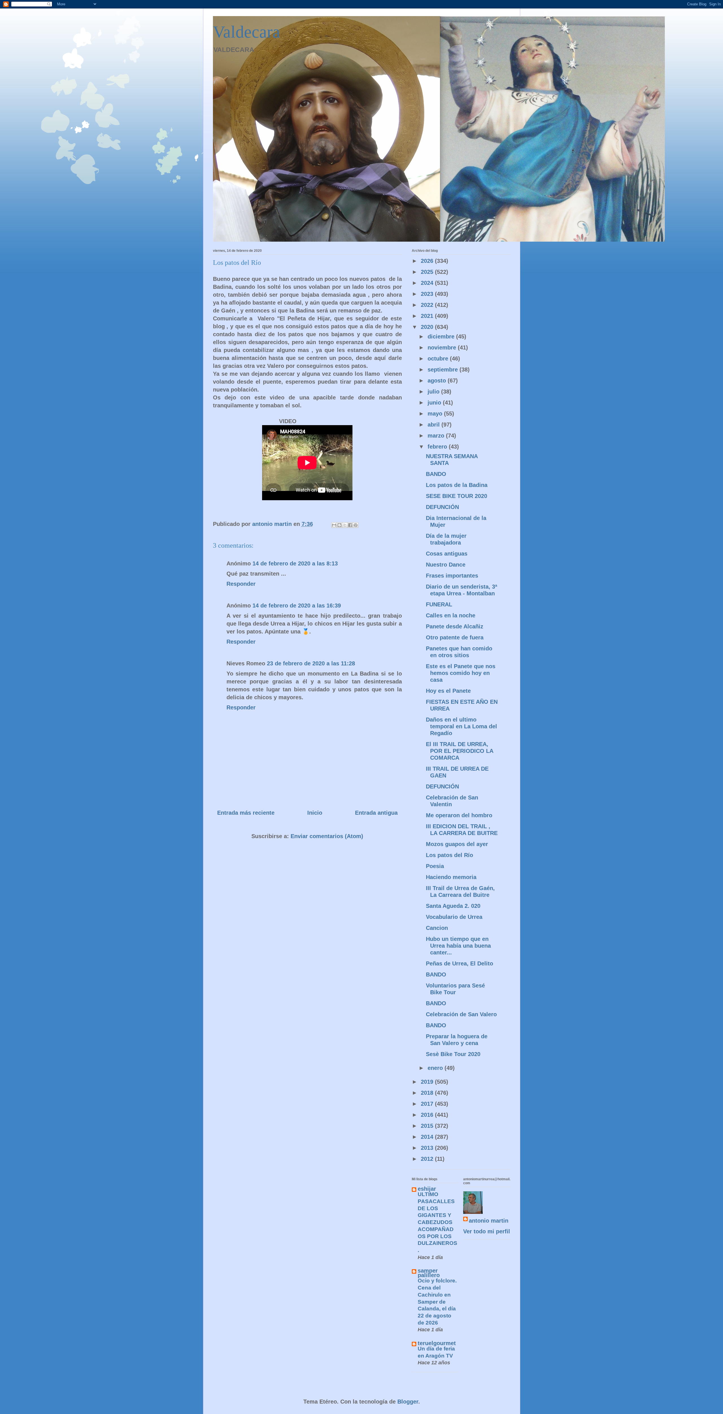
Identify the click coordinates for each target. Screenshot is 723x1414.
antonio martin (488, 1221)
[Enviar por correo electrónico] (334, 525)
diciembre (442, 336)
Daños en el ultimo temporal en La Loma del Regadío (461, 726)
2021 (428, 316)
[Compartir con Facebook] (350, 525)
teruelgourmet (437, 1343)
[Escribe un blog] (339, 525)
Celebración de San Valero (461, 1014)
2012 (428, 1159)
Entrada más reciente (246, 813)
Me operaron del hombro (459, 815)
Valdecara (246, 32)
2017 (428, 1104)
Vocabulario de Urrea (454, 917)
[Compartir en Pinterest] (355, 525)
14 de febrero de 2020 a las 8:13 (295, 563)
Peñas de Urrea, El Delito (459, 963)
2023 (428, 294)
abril (434, 424)
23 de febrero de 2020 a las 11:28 (311, 663)
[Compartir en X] (345, 525)
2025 (428, 272)
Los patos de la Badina (456, 485)
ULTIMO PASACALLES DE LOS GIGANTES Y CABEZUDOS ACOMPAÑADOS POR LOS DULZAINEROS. (437, 1222)
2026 (428, 261)
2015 (428, 1126)
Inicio (314, 813)
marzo (437, 435)
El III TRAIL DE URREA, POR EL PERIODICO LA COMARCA (459, 751)
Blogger (407, 1401)
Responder (241, 584)
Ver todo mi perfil (486, 1231)
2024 (428, 283)
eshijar (427, 1189)
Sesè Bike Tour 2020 (453, 1054)
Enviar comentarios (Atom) (327, 836)
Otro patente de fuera (455, 637)
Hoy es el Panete (448, 691)
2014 (428, 1137)
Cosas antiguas (446, 553)
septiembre (444, 369)
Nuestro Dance (445, 564)
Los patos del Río (449, 855)
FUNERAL (439, 604)
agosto (438, 380)
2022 (428, 305)
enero (436, 1068)
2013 (428, 1148)
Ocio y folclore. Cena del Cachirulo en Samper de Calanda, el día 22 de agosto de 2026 (437, 1301)
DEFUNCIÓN (442, 507)
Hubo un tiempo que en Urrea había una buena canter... (458, 946)
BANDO (436, 474)
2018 (428, 1093)
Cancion (437, 928)
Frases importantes (452, 575)
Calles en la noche (450, 615)
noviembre (443, 347)
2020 (428, 327)
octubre (439, 358)
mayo (436, 413)
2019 (428, 1082)
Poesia (435, 866)
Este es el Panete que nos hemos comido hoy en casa (460, 673)
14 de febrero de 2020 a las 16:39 (296, 605)
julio (434, 391)
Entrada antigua (376, 813)
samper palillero (429, 1272)
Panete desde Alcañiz (454, 626)
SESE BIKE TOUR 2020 (456, 496)
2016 (428, 1115)
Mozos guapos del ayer (457, 844)
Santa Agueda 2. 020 (453, 906)
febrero (438, 446)
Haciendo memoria (451, 877)
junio (435, 402)
